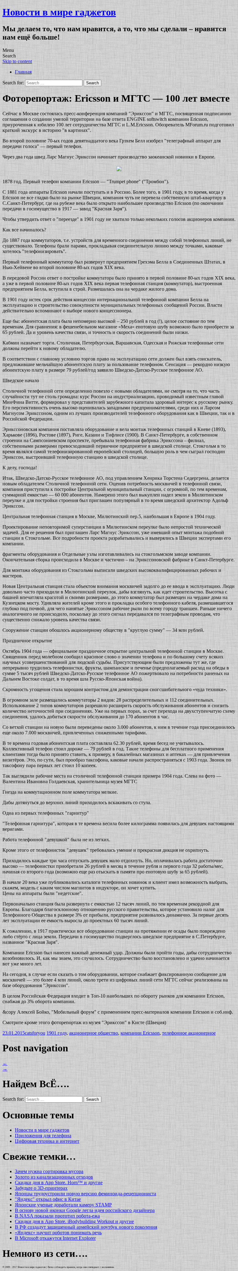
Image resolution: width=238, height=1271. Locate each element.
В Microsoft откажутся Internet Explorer (55, 1238)
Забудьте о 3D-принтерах (41, 1188)
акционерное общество (93, 1033)
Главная (23, 71)
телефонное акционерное (189, 1033)
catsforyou (35, 1033)
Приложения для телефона (43, 1135)
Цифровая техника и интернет (47, 1141)
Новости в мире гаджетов (59, 12)
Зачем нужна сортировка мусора (49, 1171)
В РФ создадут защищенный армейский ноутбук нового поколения (86, 1227)
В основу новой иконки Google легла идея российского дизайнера (85, 1210)
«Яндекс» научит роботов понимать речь (58, 1232)
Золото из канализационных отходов (54, 1177)
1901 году (56, 1033)
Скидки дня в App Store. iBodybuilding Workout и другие (74, 1221)
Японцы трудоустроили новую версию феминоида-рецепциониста (85, 1193)
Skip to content (17, 61)
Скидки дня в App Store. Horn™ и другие (59, 1182)
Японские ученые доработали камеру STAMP (63, 1204)
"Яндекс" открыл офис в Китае (48, 1199)
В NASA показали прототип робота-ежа (57, 1215)
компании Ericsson (140, 1033)
